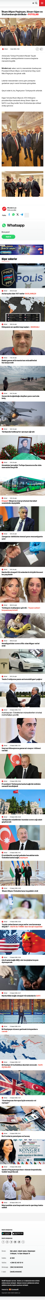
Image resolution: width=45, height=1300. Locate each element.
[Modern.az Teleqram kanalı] (11, 1241)
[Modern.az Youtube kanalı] (15, 1241)
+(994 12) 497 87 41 (16, 1262)
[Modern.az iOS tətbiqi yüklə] (17, 1233)
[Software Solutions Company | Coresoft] (14, 1289)
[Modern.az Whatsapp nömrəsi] (19, 1241)
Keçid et (8, 236)
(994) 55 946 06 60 (16, 1267)
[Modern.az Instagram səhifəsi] (7, 1241)
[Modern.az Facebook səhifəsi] (3, 1241)
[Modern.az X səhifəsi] (23, 1241)
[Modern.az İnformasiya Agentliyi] (10, 1225)
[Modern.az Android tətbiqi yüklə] (6, 1233)
